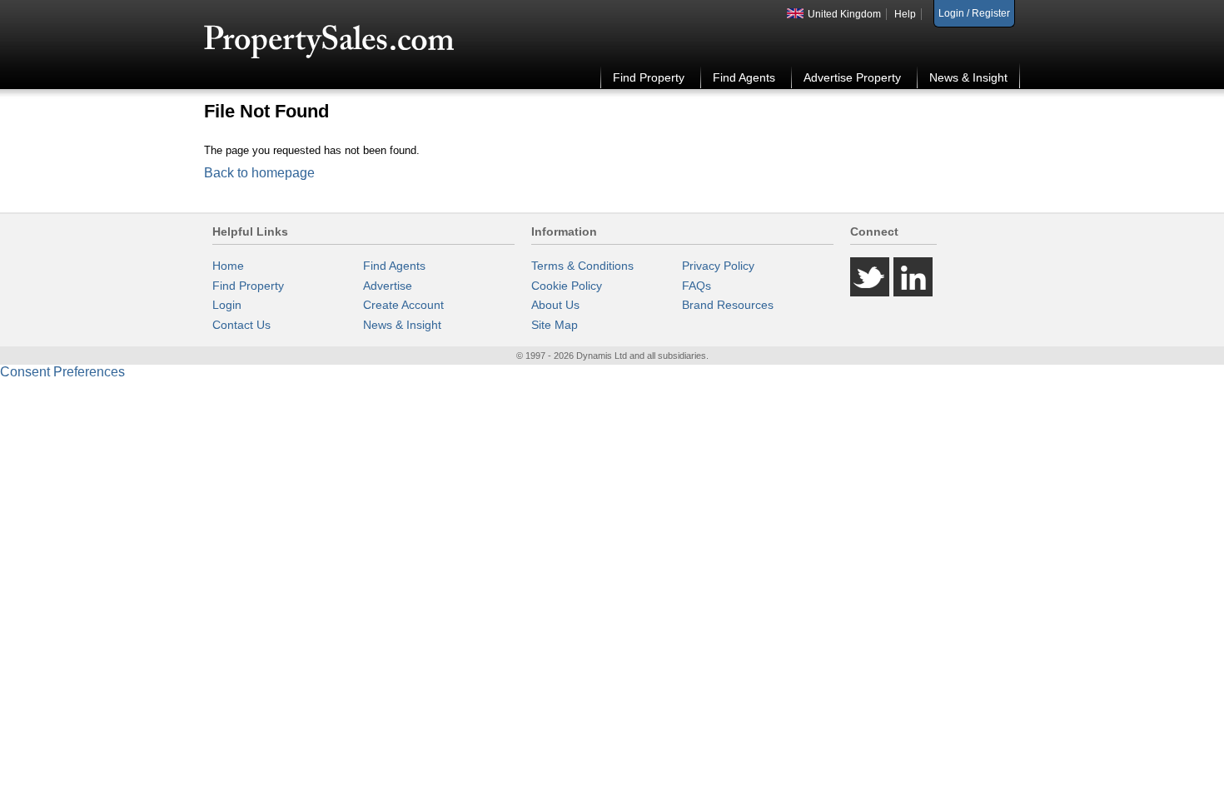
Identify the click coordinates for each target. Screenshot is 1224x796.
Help (905, 14)
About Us (555, 304)
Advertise (387, 285)
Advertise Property (852, 77)
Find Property (648, 77)
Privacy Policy (718, 265)
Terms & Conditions (582, 265)
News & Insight (968, 77)
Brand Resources (728, 304)
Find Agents (744, 77)
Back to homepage (259, 173)
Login (226, 304)
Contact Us (241, 324)
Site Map (554, 324)
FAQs (696, 285)
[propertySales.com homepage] (329, 42)
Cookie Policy (566, 285)
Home (228, 265)
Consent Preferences (62, 372)
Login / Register (974, 13)
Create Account (403, 304)
